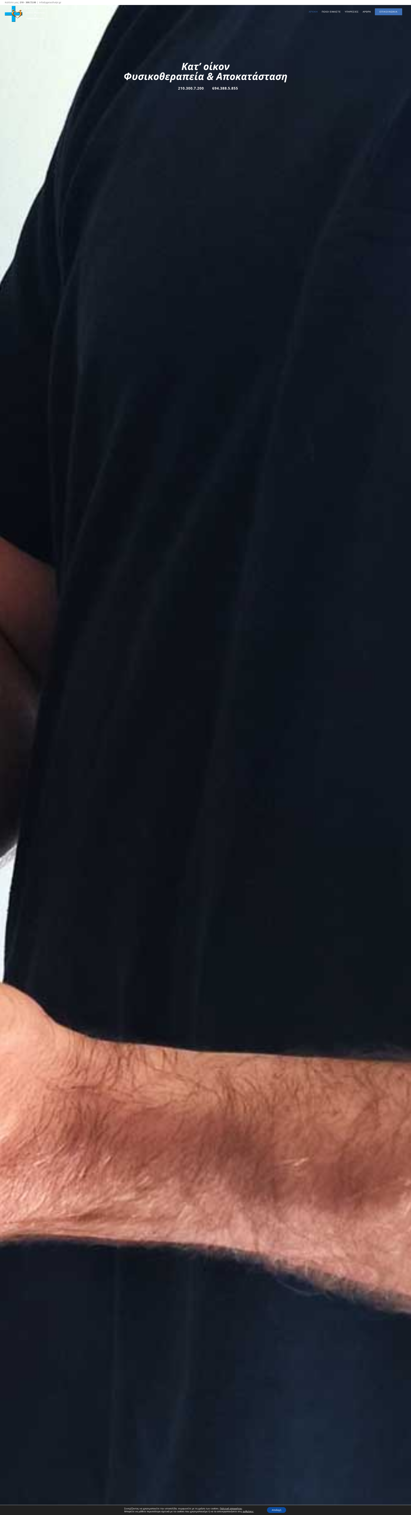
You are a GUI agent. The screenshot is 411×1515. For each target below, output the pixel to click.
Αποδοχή (276, 1509)
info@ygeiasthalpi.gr (50, 2)
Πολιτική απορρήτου (231, 1508)
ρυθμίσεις (248, 1511)
